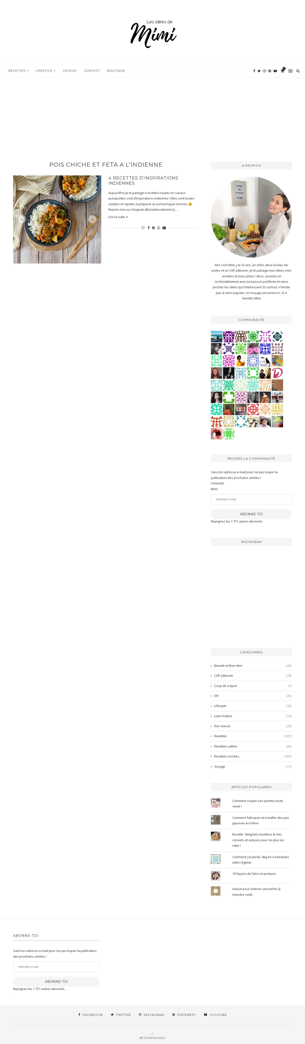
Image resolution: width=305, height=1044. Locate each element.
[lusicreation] (241, 409)
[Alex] (228, 397)
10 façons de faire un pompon (254, 873)
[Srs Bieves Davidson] (265, 372)
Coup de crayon (252, 686)
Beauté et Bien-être (252, 665)
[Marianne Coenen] (241, 336)
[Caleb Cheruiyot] (265, 385)
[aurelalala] (265, 360)
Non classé (252, 726)
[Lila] (228, 336)
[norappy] (228, 409)
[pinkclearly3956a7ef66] (228, 348)
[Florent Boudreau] (228, 385)
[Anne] (241, 348)
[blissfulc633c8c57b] (241, 397)
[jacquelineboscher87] (241, 372)
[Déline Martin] (265, 348)
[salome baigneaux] (253, 336)
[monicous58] (253, 409)
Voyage (70, 70)
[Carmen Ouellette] (277, 360)
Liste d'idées (252, 716)
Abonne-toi (251, 514)
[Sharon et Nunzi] (265, 397)
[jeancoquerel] (241, 385)
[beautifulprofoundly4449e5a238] (228, 421)
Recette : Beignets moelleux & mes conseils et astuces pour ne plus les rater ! (258, 840)
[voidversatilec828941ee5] (253, 360)
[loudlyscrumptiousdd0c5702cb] (216, 421)
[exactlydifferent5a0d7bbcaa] (228, 433)
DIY (252, 696)
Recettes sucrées (252, 756)
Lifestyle (44, 70)
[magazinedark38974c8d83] (216, 409)
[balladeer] (253, 421)
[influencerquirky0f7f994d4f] (253, 385)
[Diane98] (241, 421)
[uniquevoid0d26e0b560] (265, 336)
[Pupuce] (277, 409)
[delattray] (265, 421)
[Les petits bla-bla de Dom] (277, 372)
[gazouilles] (277, 421)
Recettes (16, 70)
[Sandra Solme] (241, 360)
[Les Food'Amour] (253, 348)
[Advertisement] (152, 113)
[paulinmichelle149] (228, 360)
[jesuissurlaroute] (277, 397)
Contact (92, 70)
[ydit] (216, 385)
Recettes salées (252, 746)
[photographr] (216, 336)
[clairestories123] (253, 397)
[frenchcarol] (216, 372)
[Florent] (216, 348)
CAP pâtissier (252, 675)
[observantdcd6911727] (277, 348)
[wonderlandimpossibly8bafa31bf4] (265, 409)
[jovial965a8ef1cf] (253, 372)
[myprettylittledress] (216, 433)
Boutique (116, 70)
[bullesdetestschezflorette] (228, 372)
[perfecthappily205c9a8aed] (216, 360)
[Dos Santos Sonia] (277, 336)
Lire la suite (116, 217)
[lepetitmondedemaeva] (216, 397)
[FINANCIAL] (277, 385)
